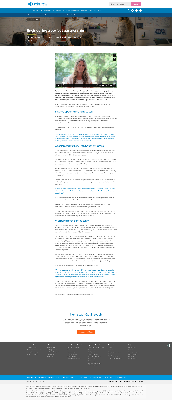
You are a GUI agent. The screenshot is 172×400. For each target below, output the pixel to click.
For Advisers (50, 356)
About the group (121, 377)
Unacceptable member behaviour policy (94, 364)
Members (36, 10)
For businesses (46, 10)
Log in (136, 4)
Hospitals (70, 350)
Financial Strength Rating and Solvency (131, 381)
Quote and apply (32, 347)
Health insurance (54, 377)
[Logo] (37, 4)
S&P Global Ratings (113, 395)
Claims (110, 347)
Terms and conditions (94, 356)
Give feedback (132, 359)
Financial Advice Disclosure (96, 347)
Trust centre (91, 361)
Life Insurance (71, 356)
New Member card (133, 352)
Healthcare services (73, 347)
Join (29, 10)
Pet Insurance (71, 352)
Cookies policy (92, 352)
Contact (130, 350)
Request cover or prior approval (114, 353)
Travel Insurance (72, 354)
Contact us (98, 10)
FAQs (90, 10)
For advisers (57, 10)
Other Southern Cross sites (75, 345)
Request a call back (86, 332)
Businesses (50, 354)
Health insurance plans (114, 358)
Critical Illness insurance (34, 350)
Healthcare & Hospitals (69, 377)
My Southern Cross (117, 4)
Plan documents (113, 356)
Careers (110, 350)
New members (51, 347)
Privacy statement (93, 350)
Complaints (91, 359)
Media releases (132, 354)
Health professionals (53, 352)
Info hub (84, 10)
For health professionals (71, 10)
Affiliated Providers (32, 354)
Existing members (52, 350)
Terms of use (113, 381)
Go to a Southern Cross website (36, 377)
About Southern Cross (74, 359)
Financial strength (93, 354)
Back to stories (33, 19)
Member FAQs (132, 347)
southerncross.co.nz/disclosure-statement (77, 388)
